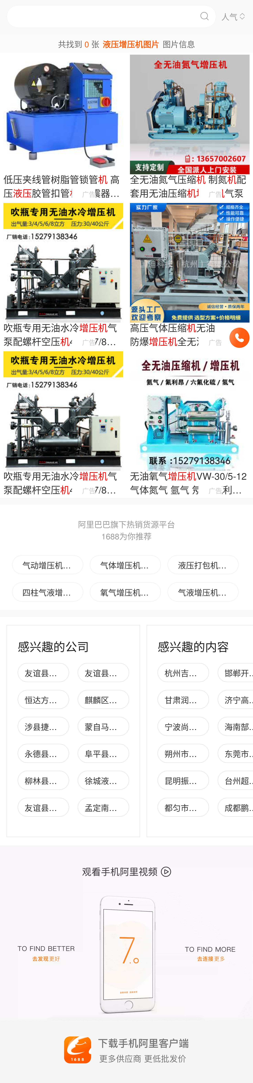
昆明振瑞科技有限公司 (205, 780)
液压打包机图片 (206, 565)
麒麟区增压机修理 (117, 699)
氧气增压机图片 (128, 592)
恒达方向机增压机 (57, 699)
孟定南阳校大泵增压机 (125, 807)
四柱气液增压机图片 (52, 592)
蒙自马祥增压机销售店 (125, 726)
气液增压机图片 (206, 592)
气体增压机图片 (128, 565)
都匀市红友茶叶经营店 (205, 807)
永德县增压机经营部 (61, 753)
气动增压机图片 (50, 565)
